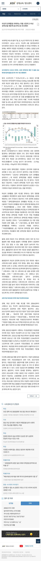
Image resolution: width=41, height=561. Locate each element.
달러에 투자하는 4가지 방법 (12, 511)
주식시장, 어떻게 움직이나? (12, 514)
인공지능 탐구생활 (9, 525)
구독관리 (35, 19)
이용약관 (27, 552)
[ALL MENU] (3, 3)
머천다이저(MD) (9, 519)
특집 (3, 14)
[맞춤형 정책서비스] (20, 534)
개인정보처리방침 (6, 552)
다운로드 (38, 24)
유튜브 (21, 546)
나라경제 (24, 9)
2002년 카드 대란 (9, 508)
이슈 (9, 14)
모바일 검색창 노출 (38, 3)
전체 (30, 503)
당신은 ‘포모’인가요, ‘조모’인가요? (14, 517)
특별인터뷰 (17, 14)
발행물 (4, 9)
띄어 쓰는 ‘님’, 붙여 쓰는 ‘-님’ (12, 522)
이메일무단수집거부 (18, 552)
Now (25, 14)
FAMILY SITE (29, 546)
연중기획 (32, 14)
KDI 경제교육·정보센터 (20, 3)
